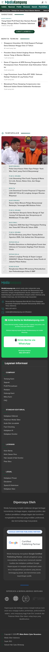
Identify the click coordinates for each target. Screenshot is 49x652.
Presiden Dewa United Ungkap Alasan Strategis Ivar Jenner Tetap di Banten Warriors (25, 54)
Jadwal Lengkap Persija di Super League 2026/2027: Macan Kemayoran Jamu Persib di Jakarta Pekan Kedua (27, 259)
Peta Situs (7, 461)
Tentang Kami (9, 379)
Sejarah (7, 382)
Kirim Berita (8, 451)
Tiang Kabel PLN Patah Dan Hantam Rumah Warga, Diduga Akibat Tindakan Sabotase (19, 22)
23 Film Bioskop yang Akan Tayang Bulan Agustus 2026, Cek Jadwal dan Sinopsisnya (27, 236)
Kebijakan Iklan (9, 489)
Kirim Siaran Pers (10, 454)
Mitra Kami (8, 397)
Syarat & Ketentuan (11, 485)
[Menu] (2, 2)
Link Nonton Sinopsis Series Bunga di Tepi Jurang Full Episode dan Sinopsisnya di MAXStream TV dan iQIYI (26, 215)
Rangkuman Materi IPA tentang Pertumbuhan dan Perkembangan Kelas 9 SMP (27, 270)
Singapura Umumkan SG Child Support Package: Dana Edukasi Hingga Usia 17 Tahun (23, 44)
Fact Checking (9, 427)
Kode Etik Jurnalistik (11, 423)
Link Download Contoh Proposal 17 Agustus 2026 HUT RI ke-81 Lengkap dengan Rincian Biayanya (27, 193)
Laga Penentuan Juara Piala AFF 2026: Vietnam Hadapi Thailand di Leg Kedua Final (23, 75)
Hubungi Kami (9, 393)
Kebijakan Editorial (11, 416)
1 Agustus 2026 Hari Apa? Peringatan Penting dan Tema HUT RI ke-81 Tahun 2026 (27, 226)
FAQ (5, 400)
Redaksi (7, 390)
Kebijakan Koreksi (10, 434)
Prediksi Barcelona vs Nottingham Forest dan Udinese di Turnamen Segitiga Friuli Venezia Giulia (27, 246)
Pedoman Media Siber (12, 420)
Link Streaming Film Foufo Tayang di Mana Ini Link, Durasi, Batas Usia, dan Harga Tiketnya (26, 180)
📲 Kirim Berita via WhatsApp (24, 342)
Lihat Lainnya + (24, 31)
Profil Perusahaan (10, 386)
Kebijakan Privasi (10, 478)
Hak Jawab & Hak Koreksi (13, 458)
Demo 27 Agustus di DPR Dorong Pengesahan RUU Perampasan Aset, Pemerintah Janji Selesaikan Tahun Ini (25, 64)
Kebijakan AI (8, 430)
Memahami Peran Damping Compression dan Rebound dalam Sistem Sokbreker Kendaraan (22, 85)
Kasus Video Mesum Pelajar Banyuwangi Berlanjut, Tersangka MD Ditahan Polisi (25, 204)
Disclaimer (8, 482)
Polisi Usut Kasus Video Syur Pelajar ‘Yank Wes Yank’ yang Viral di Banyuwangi (26, 170)
